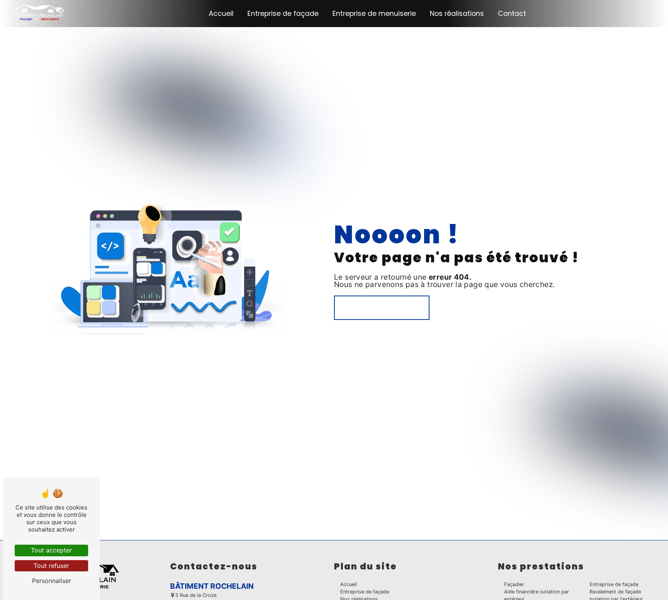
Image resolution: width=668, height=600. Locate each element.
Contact (512, 13)
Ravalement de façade (615, 592)
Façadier (514, 584)
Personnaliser (51, 581)
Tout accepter (51, 550)
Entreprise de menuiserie (374, 13)
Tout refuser (51, 565)
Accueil (221, 13)
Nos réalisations (457, 13)
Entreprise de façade (283, 13)
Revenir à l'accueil (381, 307)
